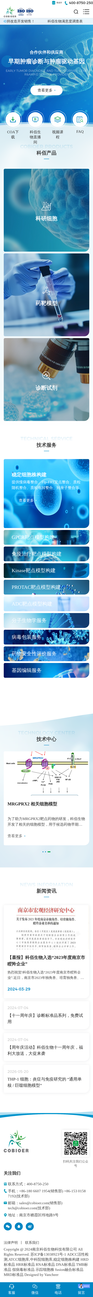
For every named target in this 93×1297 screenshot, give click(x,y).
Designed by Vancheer (41, 1275)
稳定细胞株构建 (66, 1259)
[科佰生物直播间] (35, 119)
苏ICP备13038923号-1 (48, 1254)
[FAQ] (80, 119)
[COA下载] (13, 119)
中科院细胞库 (41, 1259)
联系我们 (32, 1243)
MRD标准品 (13, 1275)
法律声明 (11, 1243)
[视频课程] (57, 119)
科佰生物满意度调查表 (21, 21)
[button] (46, 851)
